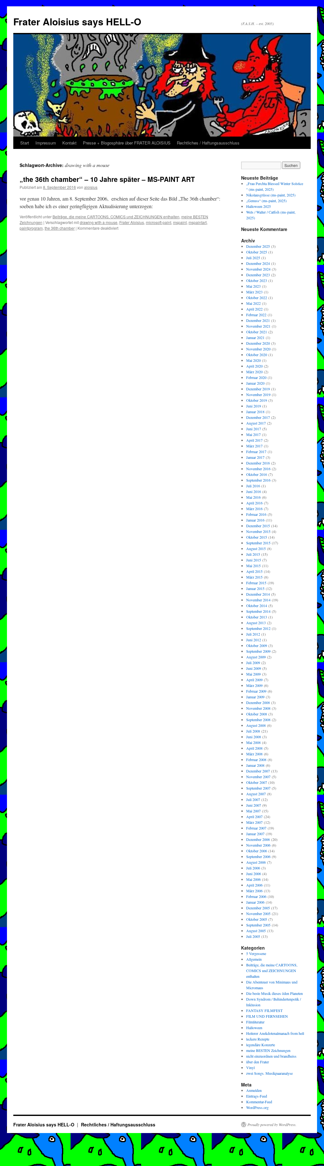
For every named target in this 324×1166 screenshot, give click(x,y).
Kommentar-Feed (259, 1101)
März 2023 (254, 291)
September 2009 (258, 651)
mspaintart (198, 222)
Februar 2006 (256, 896)
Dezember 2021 (258, 320)
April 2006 (254, 884)
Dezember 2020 (258, 343)
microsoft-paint (158, 222)
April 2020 (254, 365)
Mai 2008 (253, 742)
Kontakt (69, 143)
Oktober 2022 (256, 297)
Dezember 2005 (258, 907)
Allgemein (254, 959)
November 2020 (258, 348)
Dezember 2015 (258, 525)
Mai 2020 (253, 360)
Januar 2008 (255, 765)
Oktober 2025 (256, 251)
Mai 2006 (253, 879)
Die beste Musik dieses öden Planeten (274, 993)
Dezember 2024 (258, 263)
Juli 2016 (253, 485)
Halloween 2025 (258, 206)
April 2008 (254, 748)
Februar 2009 (256, 691)
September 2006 (258, 856)
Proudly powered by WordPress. (271, 1124)
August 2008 (256, 725)
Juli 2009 (253, 662)
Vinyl (250, 1067)
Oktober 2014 (256, 605)
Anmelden (254, 1090)
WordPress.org (257, 1107)
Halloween (254, 1027)
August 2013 (256, 622)
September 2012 (258, 628)
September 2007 (258, 788)
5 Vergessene (256, 953)
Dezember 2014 (258, 594)
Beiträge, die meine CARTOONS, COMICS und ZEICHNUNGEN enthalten (116, 216)
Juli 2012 (253, 634)
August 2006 (256, 862)
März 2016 (254, 508)
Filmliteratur (255, 1021)
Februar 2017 (256, 451)
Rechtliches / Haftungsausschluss (208, 143)
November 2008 (258, 708)
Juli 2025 (253, 257)
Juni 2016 (253, 491)
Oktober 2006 (256, 850)
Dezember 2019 (258, 388)
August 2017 (256, 423)
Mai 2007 (253, 810)
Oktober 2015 (256, 537)
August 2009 (256, 656)
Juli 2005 (253, 936)
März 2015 (254, 577)
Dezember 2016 (258, 462)
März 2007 (254, 822)
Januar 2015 (255, 588)
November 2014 (258, 599)
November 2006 (258, 845)
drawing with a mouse (98, 222)
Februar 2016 (256, 514)
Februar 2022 (256, 314)
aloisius (90, 187)
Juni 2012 (253, 639)
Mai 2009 (253, 673)
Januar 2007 (255, 833)
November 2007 (258, 776)
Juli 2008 (253, 731)
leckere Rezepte (257, 1038)
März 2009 (254, 685)
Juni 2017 (253, 428)
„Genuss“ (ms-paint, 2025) (266, 200)
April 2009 (254, 679)
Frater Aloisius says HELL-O (77, 21)
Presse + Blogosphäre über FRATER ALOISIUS (127, 143)
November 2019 (258, 394)
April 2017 (254, 440)
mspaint (180, 222)
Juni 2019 (253, 405)
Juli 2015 (253, 554)
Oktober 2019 (256, 400)
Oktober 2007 (256, 782)
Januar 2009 (255, 696)
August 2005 (256, 930)
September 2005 (258, 924)
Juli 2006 (253, 867)
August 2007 (256, 793)
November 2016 (258, 468)
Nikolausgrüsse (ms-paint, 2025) (271, 194)
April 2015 (254, 571)
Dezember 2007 (258, 770)
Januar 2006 (255, 902)
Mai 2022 (253, 303)
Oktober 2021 (256, 331)
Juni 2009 (253, 668)
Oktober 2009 (256, 645)
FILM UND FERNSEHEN (267, 1016)
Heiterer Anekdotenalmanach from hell (275, 1033)
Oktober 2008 (256, 713)
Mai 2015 (253, 565)
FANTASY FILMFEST (264, 1010)
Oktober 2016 (256, 474)
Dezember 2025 (258, 246)
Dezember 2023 (258, 274)
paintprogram (31, 228)
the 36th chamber (60, 228)
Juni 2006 (253, 873)
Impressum (45, 143)
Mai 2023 (253, 286)
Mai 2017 (253, 434)
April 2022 (254, 308)
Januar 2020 (255, 383)
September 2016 (258, 480)
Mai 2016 (253, 497)
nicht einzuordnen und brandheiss (271, 1056)
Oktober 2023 (256, 280)
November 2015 (258, 531)
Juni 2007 (253, 805)
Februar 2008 (256, 759)
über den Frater (257, 1061)
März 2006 (254, 890)
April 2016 (254, 502)
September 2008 (258, 719)
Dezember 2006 (258, 839)
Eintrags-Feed (256, 1096)
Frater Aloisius (131, 222)
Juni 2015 (253, 559)
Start (24, 143)
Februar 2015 (256, 582)
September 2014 (258, 611)
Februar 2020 (256, 377)
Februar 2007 (256, 827)
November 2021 (258, 326)
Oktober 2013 (256, 616)
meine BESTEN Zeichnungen (268, 1050)
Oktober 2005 (256, 919)
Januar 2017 (255, 457)
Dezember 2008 (258, 702)
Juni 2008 (253, 736)
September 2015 (258, 542)
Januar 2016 (255, 519)
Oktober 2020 (256, 354)
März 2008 (254, 753)
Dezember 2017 (258, 417)
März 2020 (254, 371)
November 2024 (258, 269)
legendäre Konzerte (260, 1044)
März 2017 (254, 445)
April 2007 (254, 816)
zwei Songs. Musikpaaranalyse (269, 1073)
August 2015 (256, 548)
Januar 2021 (255, 337)
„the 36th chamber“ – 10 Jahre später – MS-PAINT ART (107, 179)
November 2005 (258, 913)
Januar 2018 (255, 411)
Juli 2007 (253, 799)
